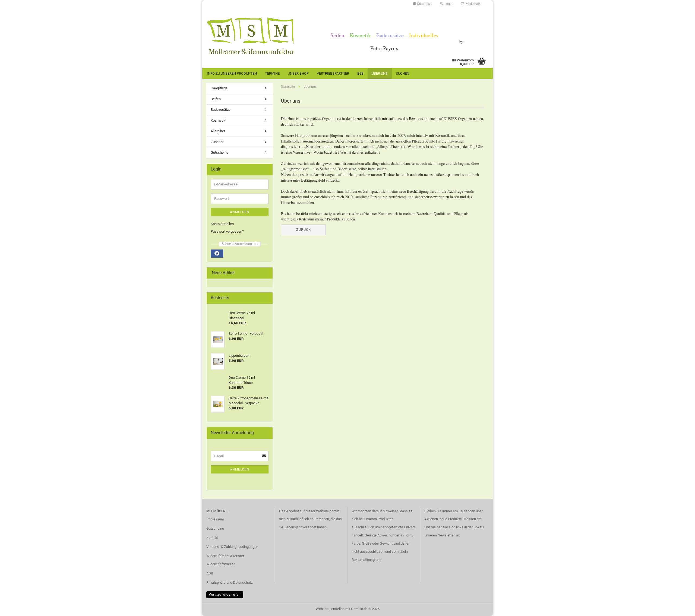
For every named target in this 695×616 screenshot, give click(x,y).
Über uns (380, 73)
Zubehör (217, 142)
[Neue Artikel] (266, 273)
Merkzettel (472, 4)
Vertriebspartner (333, 73)
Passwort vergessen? (227, 231)
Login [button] (448, 4)
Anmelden (239, 212)
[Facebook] (217, 253)
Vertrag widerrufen (225, 594)
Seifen (216, 99)
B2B (360, 73)
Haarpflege (219, 88)
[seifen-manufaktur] (250, 36)
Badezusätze (220, 110)
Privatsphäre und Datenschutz (229, 582)
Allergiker (218, 131)
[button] (422, 4)
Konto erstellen (222, 224)
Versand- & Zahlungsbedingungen (232, 547)
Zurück (303, 230)
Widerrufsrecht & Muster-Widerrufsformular (225, 560)
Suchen (402, 73)
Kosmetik (218, 120)
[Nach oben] (680, 607)
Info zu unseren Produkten (232, 73)
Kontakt (212, 538)
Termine (272, 73)
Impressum (215, 519)
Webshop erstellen (330, 609)
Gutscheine (219, 152)
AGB (209, 573)
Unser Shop (298, 73)
